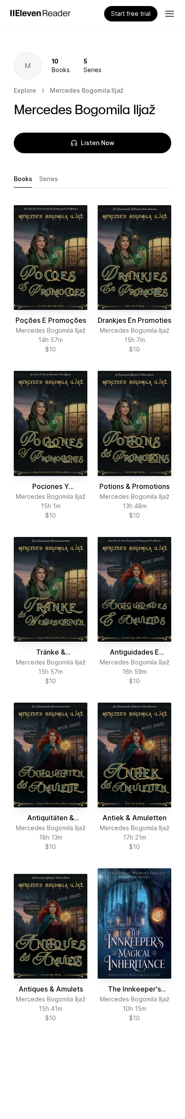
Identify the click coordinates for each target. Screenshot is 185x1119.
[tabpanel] (92, 614)
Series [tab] (48, 178)
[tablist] (92, 179)
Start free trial (131, 13)
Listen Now (97, 142)
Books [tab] (23, 178)
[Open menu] (169, 13)
